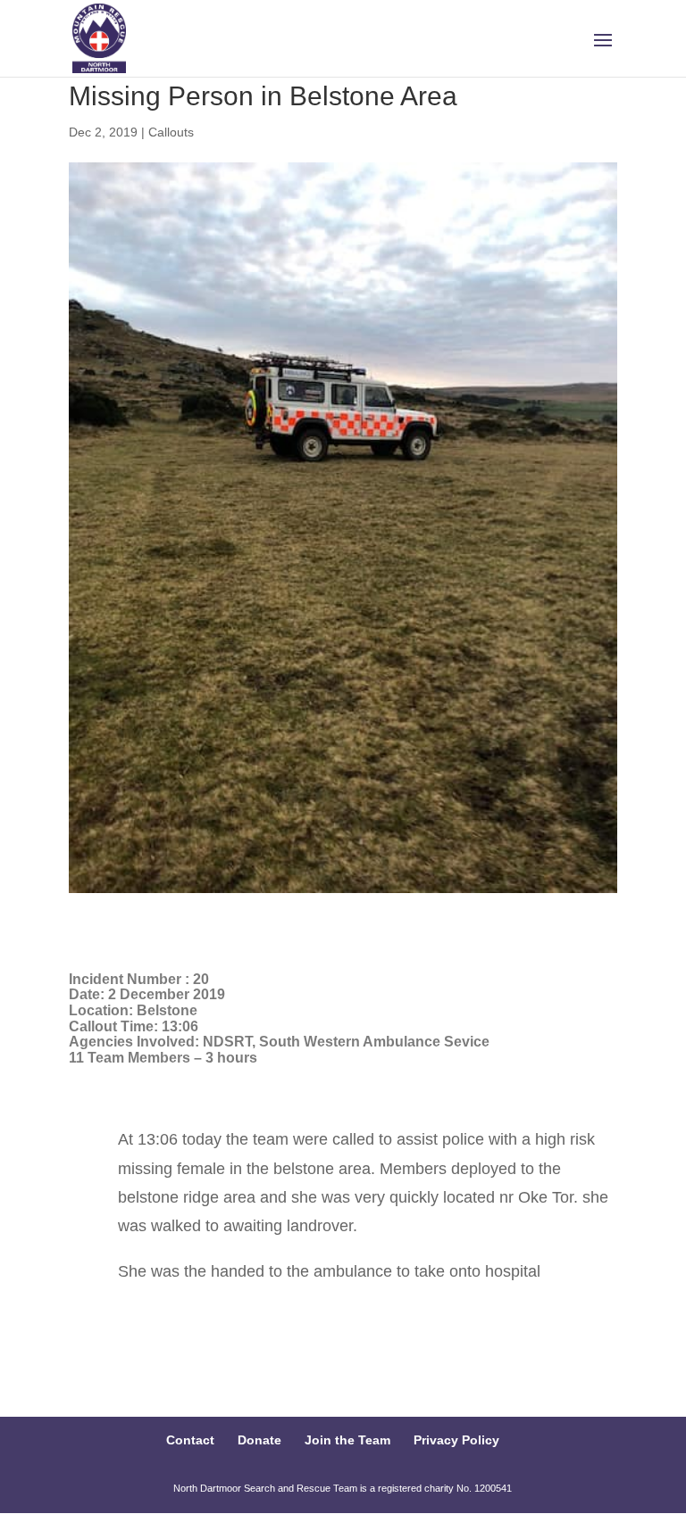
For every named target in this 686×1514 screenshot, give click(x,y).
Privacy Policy (456, 1440)
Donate (259, 1440)
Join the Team (347, 1440)
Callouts (171, 132)
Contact (190, 1440)
